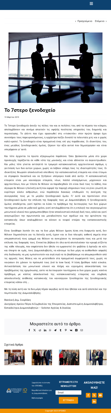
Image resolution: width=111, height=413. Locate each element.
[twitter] (94, 395)
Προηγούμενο (84, 21)
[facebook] (88, 395)
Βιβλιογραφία (37, 398)
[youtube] (100, 395)
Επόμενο (99, 21)
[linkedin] (94, 401)
